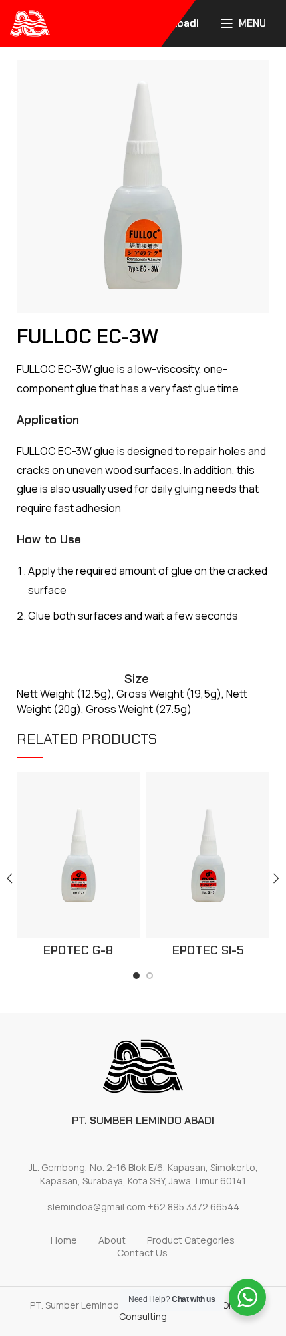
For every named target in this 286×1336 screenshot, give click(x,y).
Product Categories (191, 1240)
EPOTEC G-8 (78, 950)
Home (64, 1240)
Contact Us (142, 1252)
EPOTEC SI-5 (208, 950)
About (112, 1240)
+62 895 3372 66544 (193, 1206)
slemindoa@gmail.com (96, 1206)
